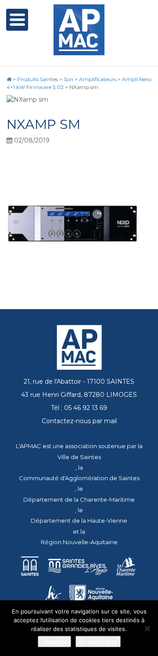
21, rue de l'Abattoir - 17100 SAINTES (79, 381)
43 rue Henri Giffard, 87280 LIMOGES (79, 395)
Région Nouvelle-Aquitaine (79, 542)
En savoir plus (98, 641)
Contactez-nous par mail (79, 421)
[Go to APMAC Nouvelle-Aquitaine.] (9, 79)
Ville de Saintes (79, 457)
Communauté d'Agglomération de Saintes (79, 478)
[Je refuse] (147, 628)
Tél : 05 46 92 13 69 (79, 408)
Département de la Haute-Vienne (79, 520)
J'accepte (54, 641)
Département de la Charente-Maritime (79, 499)
